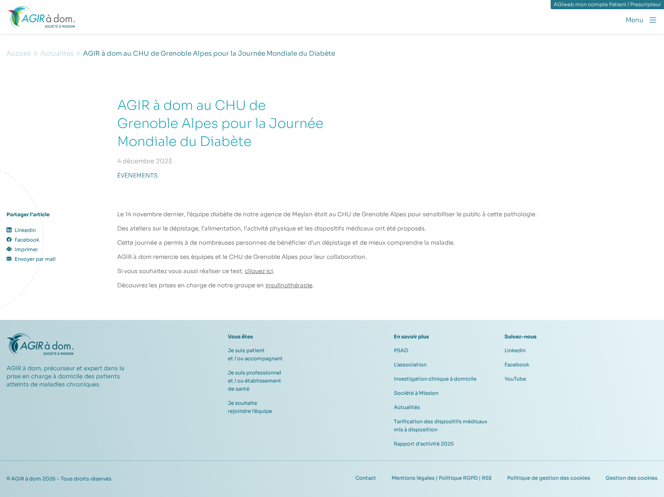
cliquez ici (259, 271)
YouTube (515, 379)
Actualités (407, 407)
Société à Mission (416, 393)
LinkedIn (515, 350)
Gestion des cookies (631, 478)
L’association (410, 364)
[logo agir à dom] (41, 17)
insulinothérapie (289, 285)
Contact (365, 478)
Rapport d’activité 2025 (424, 444)
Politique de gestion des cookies (548, 478)
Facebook (517, 364)
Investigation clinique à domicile (435, 379)
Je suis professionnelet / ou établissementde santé (254, 380)
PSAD (401, 350)
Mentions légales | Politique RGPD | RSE (442, 478)
